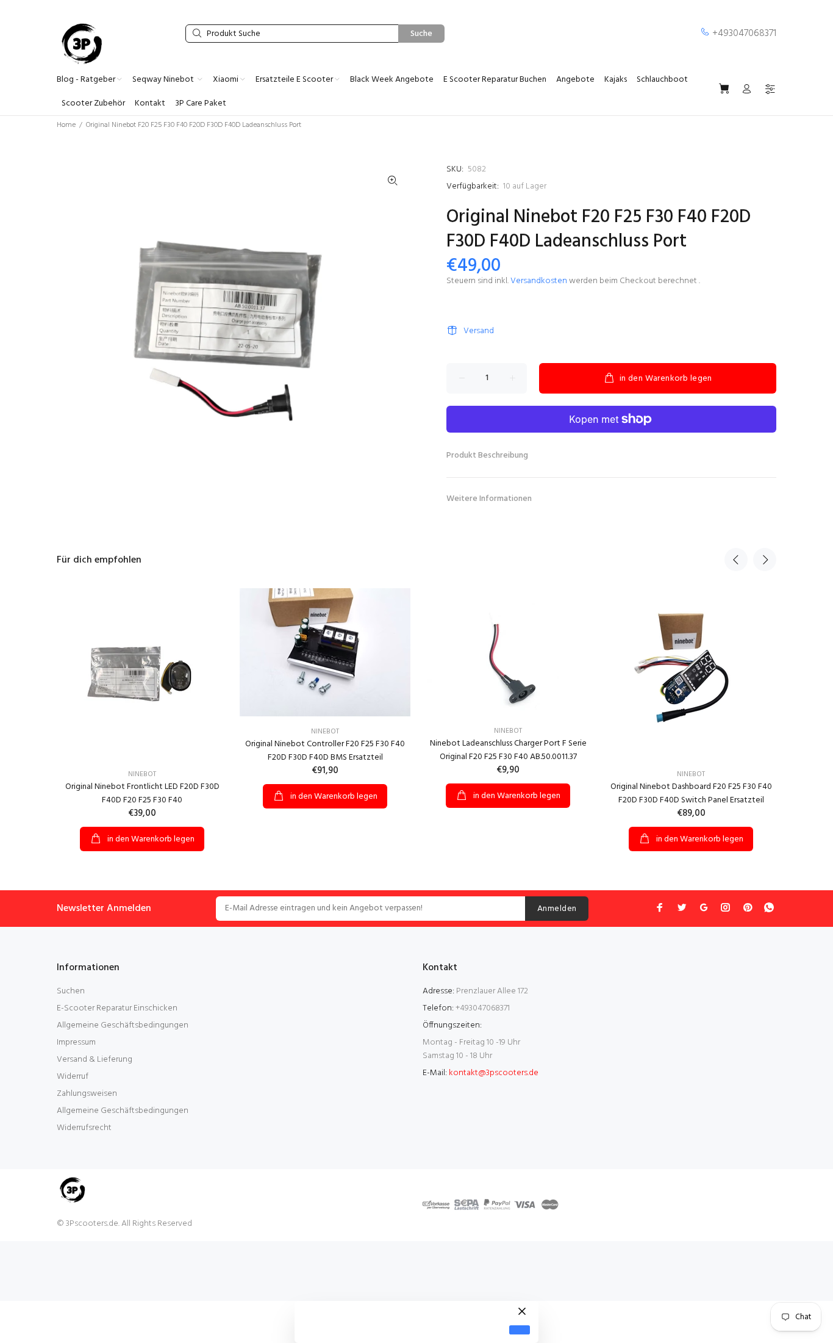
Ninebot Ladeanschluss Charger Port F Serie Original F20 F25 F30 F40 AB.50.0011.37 (508, 750)
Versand (478, 331)
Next (764, 559)
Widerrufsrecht (84, 1128)
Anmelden (556, 909)
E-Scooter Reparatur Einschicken (117, 1008)
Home (66, 125)
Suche (421, 34)
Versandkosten (538, 281)
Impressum (76, 1042)
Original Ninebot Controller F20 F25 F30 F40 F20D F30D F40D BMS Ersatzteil (325, 751)
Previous (736, 559)
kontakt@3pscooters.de (493, 1073)
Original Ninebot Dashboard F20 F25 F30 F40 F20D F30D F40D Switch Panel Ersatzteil (691, 793)
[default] (519, 1329)
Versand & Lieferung (94, 1060)
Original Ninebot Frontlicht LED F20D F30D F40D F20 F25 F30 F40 (142, 793)
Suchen (71, 991)
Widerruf (72, 1077)
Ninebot (142, 774)
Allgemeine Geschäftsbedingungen (122, 1025)
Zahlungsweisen (87, 1094)
